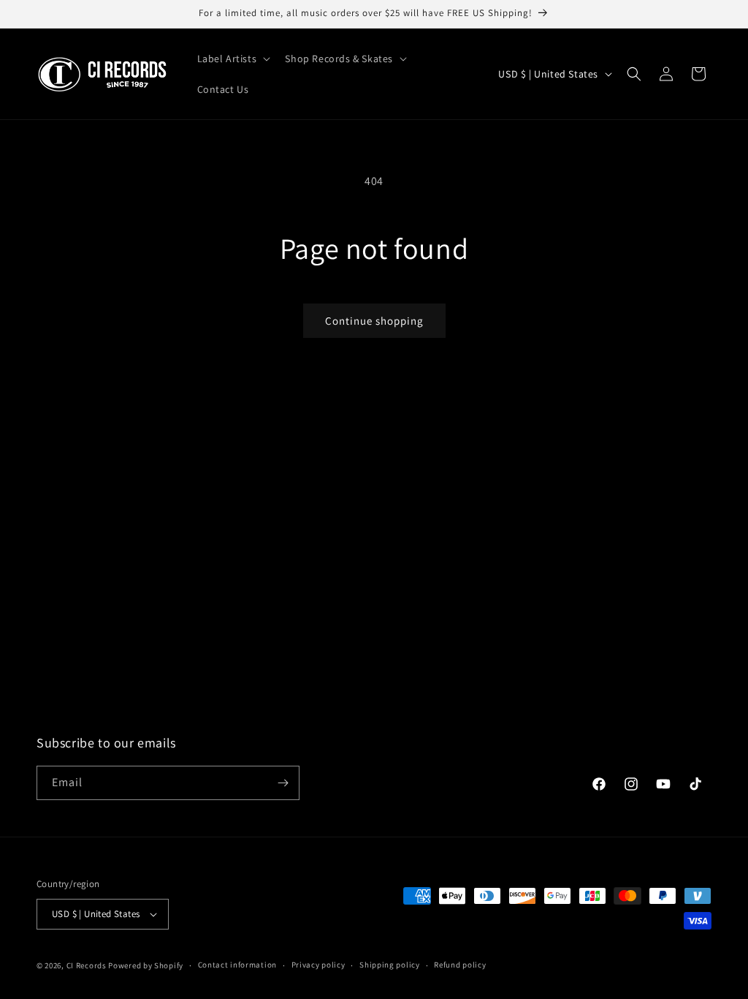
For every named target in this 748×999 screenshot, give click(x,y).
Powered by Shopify (145, 965)
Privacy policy (318, 965)
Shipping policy (389, 965)
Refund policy (460, 965)
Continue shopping (374, 321)
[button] (232, 58)
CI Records (86, 965)
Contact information (237, 965)
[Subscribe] (283, 783)
